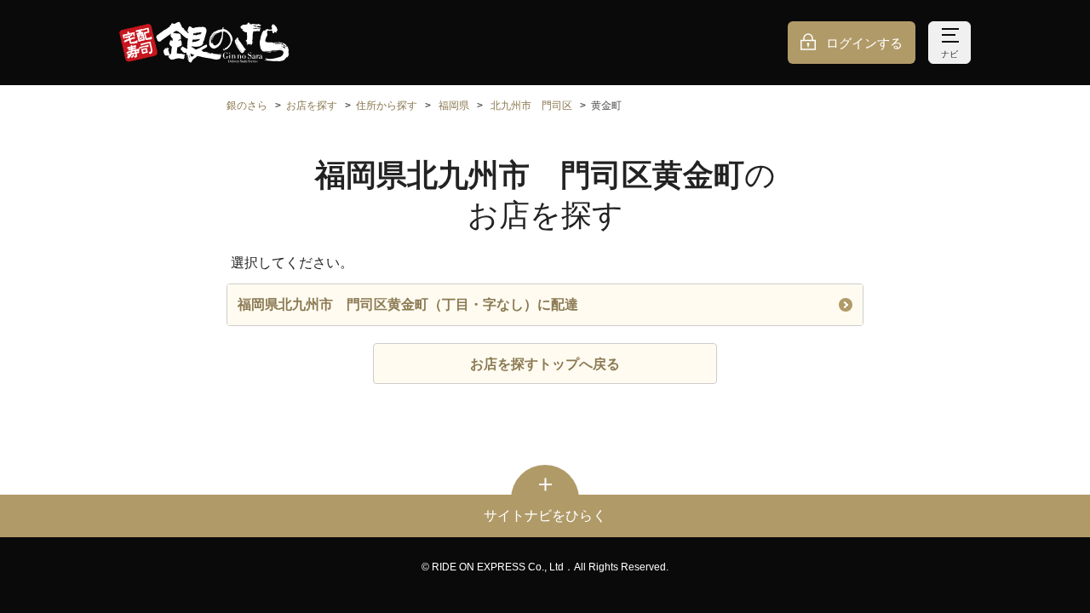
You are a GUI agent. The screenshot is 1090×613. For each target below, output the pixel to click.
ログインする (864, 43)
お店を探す (311, 106)
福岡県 (454, 106)
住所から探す (386, 106)
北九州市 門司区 (531, 106)
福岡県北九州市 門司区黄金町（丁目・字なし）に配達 (408, 304)
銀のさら (247, 106)
